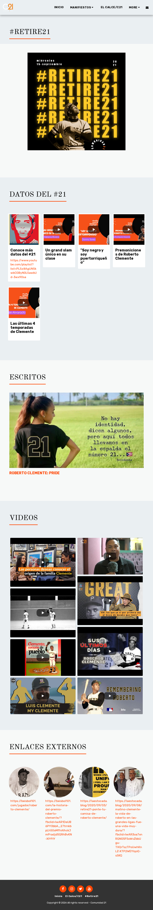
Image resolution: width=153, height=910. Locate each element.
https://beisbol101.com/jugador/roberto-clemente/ (23, 805)
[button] (82, 7)
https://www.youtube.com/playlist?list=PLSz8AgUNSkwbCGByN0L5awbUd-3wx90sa (23, 269)
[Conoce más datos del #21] (24, 229)
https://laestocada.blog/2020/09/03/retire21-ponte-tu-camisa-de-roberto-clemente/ (93, 809)
